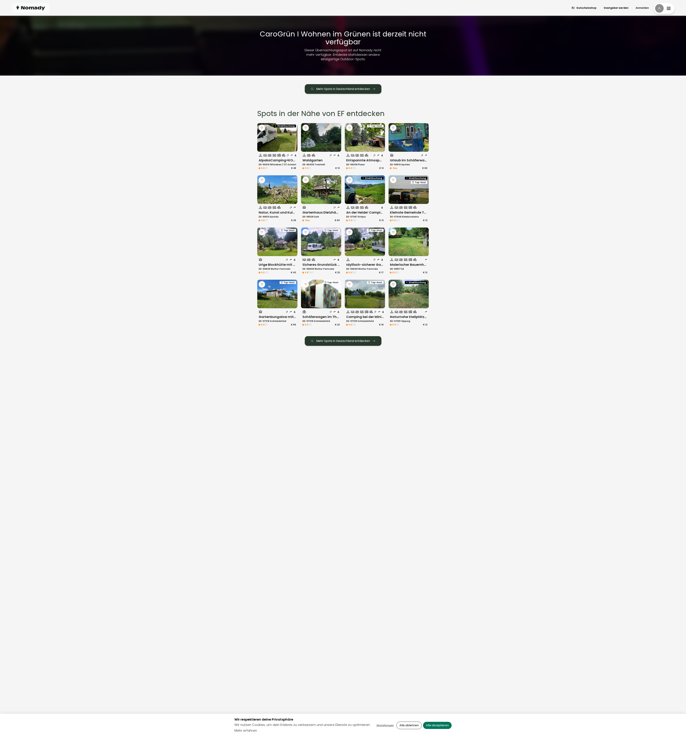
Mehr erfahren (245, 730)
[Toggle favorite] (262, 128)
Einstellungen (385, 725)
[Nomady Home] (30, 7)
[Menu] (664, 8)
